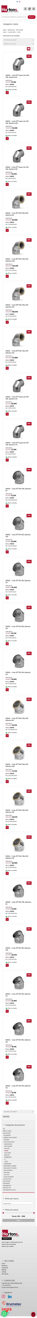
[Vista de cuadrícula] (28, 48)
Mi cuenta (5, 1274)
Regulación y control (10, 1168)
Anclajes (6, 1149)
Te (4, 1159)
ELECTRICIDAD (6, 1181)
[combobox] (18, 1203)
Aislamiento (7, 1135)
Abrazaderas (8, 1144)
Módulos (7, 1155)
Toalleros (7, 1173)
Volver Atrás (6, 1116)
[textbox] (18, 1203)
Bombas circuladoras (10, 1138)
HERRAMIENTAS (7, 1186)
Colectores (7, 1153)
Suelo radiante (8, 1170)
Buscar (31, 17)
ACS (4, 1129)
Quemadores (7, 1164)
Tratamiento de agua (9, 1190)
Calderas (6, 1140)
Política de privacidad (9, 1244)
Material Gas (7, 1188)
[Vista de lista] (32, 48)
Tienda (4, 1272)
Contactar (5, 1268)
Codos (6, 1151)
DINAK (12, 84)
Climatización (7, 1179)
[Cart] (29, 9)
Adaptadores (8, 1146)
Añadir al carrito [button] (7, 92)
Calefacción (6, 1133)
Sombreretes (8, 1157)
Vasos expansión (9, 1177)
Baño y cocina (7, 1131)
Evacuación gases (9, 1142)
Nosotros (4, 1266)
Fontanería (6, 1183)
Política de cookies (8, 1246)
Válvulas (6, 1175)
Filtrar (18, 1220)
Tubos (6, 1162)
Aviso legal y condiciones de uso (12, 1242)
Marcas (4, 1270)
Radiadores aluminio (10, 1166)
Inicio (3, 1263)
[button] (4, 1314)
